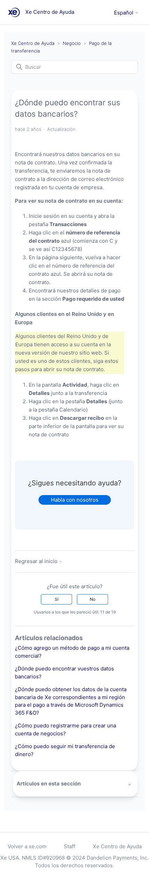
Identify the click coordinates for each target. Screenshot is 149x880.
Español (124, 13)
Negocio (72, 43)
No (92, 599)
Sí (57, 599)
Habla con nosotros (74, 499)
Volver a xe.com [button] (27, 846)
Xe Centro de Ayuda (32, 43)
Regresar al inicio (37, 561)
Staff (69, 846)
